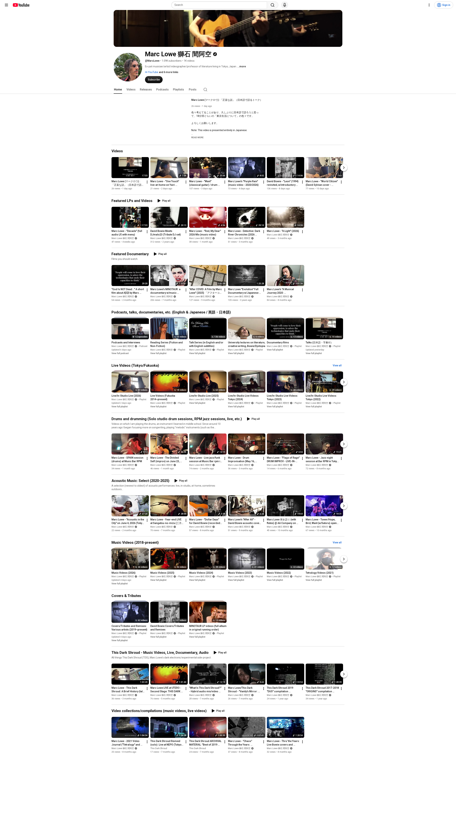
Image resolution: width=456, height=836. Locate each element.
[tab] (118, 89)
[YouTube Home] (21, 5)
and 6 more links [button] (168, 72)
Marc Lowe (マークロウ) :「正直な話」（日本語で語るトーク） (226, 99)
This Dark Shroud (158, 748)
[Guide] (6, 5)
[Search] (272, 5)
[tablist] (228, 89)
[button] (197, 137)
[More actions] (147, 182)
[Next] (343, 167)
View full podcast (120, 353)
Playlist (181, 350)
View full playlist (158, 353)
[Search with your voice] (284, 5)
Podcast (143, 346)
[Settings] (429, 5)
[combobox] (220, 5)
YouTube (152, 72)
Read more (197, 137)
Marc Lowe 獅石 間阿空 (123, 238)
